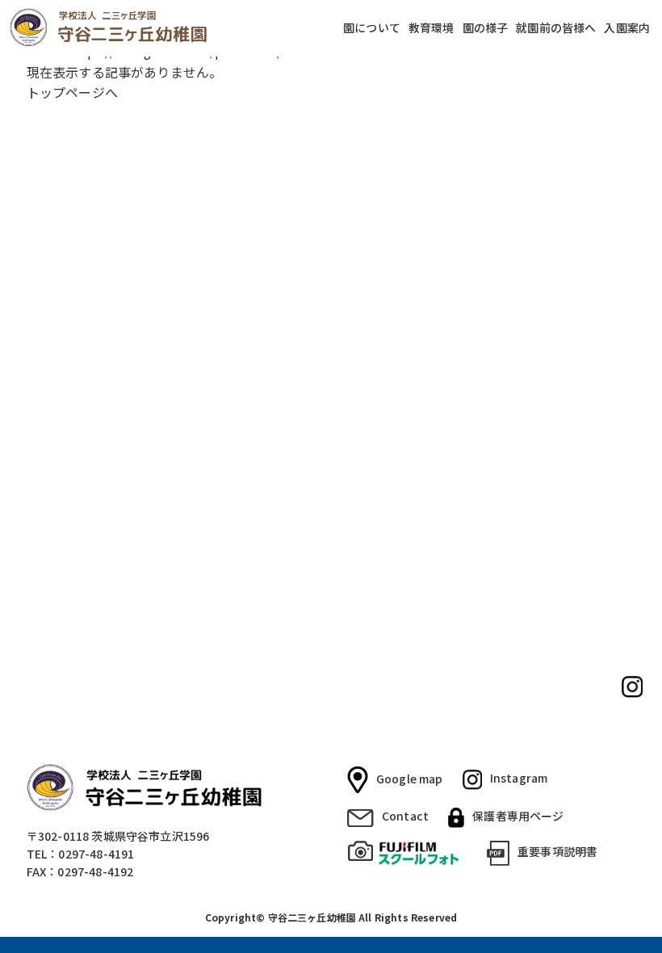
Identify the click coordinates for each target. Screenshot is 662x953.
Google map (409, 778)
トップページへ (72, 92)
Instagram (518, 778)
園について (371, 28)
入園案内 (627, 28)
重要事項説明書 (557, 851)
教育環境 (432, 28)
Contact (405, 816)
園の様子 (486, 28)
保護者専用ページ (518, 816)
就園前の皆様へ (556, 28)
